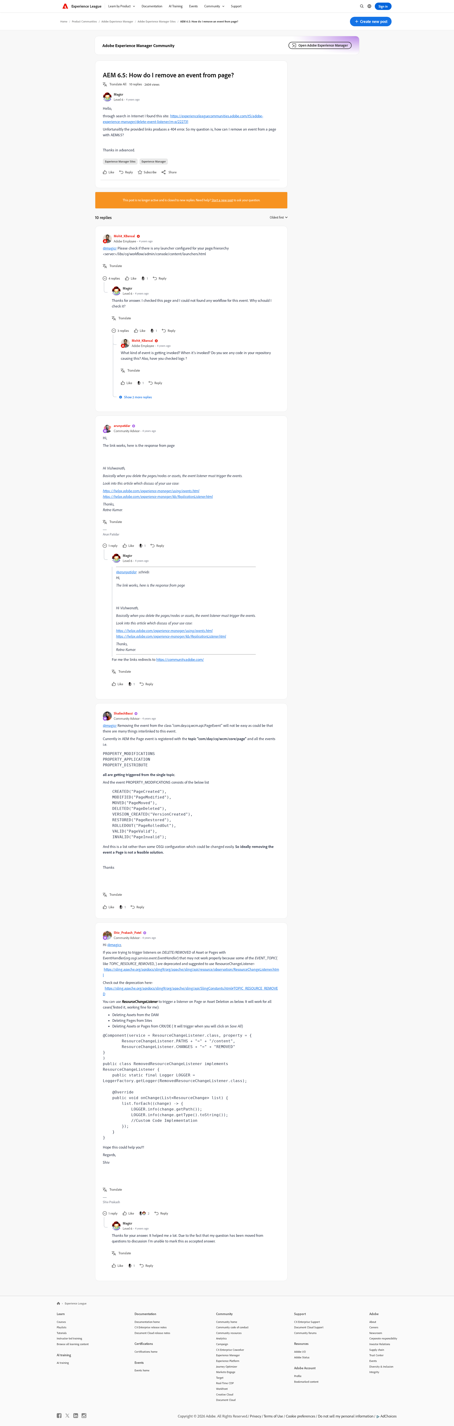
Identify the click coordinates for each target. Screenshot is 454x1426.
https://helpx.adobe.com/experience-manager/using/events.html (151, 490)
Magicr (118, 94)
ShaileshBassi (123, 713)
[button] (371, 21)
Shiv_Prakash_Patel (127, 932)
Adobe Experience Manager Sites (157, 21)
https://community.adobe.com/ (180, 659)
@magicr (110, 248)
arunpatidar (122, 426)
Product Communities (84, 21)
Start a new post (222, 200)
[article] (190, 258)
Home (63, 21)
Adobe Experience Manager (117, 21)
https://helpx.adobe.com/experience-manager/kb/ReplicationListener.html (158, 496)
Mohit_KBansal (124, 236)
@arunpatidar (126, 572)
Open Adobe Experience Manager (323, 45)
